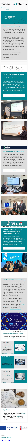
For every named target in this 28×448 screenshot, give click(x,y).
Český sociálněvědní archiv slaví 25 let (13, 151)
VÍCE (14, 95)
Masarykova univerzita (6, 437)
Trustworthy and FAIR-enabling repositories (13, 333)
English (7, 9)
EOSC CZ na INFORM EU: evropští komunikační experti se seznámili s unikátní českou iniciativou (12, 231)
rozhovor (23, 413)
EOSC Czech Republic (15, 309)
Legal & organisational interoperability (11, 337)
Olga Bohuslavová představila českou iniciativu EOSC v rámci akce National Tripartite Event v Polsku (13, 76)
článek (18, 416)
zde (20, 301)
